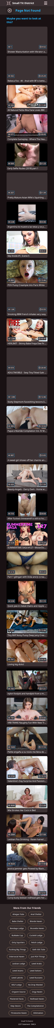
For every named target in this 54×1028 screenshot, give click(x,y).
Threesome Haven (19, 1013)
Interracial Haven (16, 956)
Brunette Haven (37, 928)
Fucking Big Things (17, 949)
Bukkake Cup (17, 935)
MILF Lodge (17, 984)
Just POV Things (38, 956)
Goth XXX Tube (38, 949)
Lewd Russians (35, 977)
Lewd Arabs (37, 963)
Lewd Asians (17, 970)
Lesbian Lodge (18, 963)
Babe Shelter (17, 921)
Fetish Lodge (36, 942)
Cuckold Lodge (35, 935)
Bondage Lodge (17, 928)
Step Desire (15, 1006)
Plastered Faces (17, 999)
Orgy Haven (37, 992)
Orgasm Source (18, 992)
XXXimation (38, 1013)
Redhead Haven (37, 999)
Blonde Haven (36, 921)
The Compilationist (35, 1006)
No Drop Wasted (35, 984)
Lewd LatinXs (17, 977)
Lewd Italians (36, 970)
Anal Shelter (36, 914)
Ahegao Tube (18, 914)
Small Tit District (23, 3)
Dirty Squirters (18, 942)
